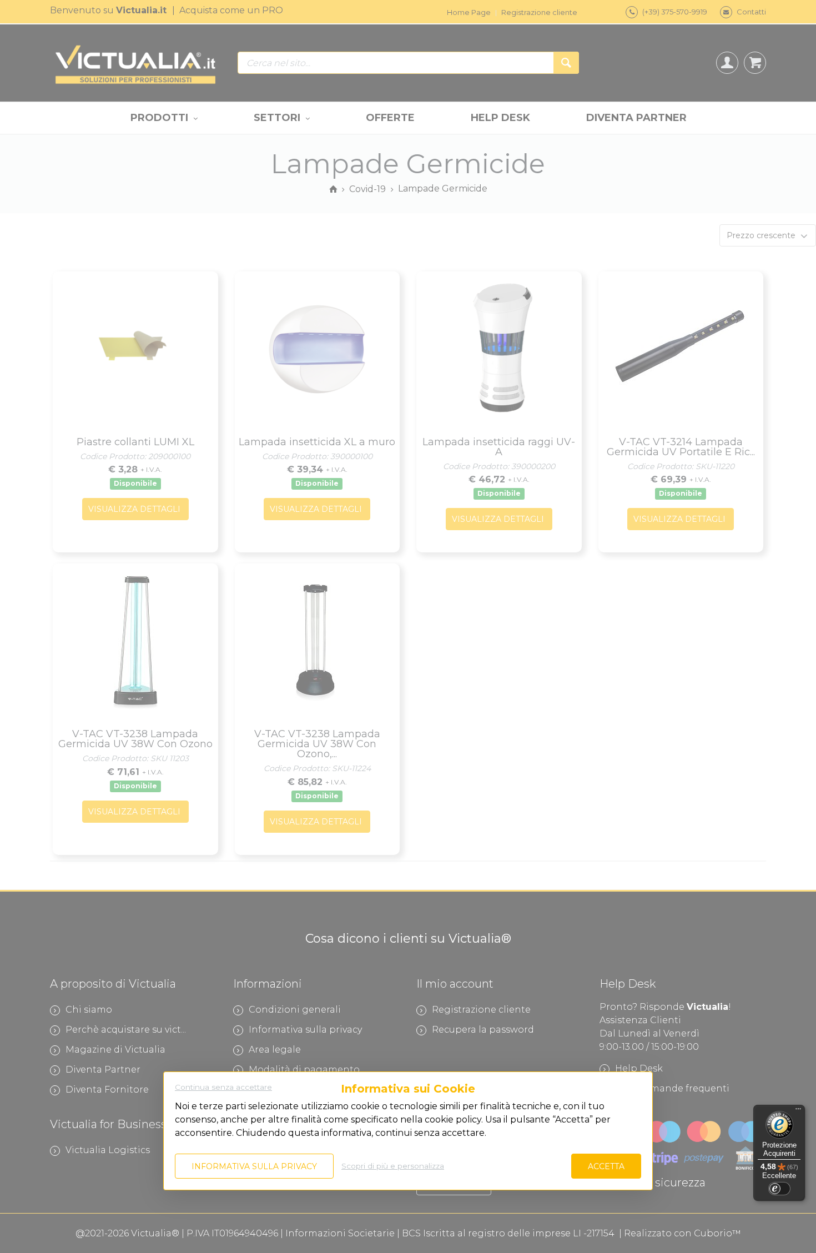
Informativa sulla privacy (254, 1166)
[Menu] (798, 1111)
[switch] (779, 1188)
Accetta (606, 1166)
